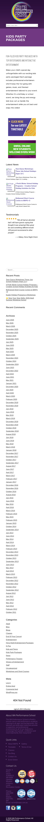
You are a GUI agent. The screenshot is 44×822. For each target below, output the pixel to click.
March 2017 (10, 476)
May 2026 (9, 323)
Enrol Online (13, 760)
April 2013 (10, 571)
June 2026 (10, 320)
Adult (8, 624)
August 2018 (11, 434)
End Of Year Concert (14, 636)
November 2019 (12, 406)
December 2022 (12, 371)
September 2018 (12, 431)
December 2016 (12, 485)
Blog (8, 627)
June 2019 (10, 412)
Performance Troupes (14, 659)
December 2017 (12, 453)
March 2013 (10, 574)
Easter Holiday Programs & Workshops (21, 295)
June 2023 (10, 368)
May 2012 (9, 603)
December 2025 (12, 329)
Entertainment (11, 640)
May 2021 (9, 380)
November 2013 (12, 555)
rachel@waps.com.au (19, 802)
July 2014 (9, 533)
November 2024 (12, 358)
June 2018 (10, 441)
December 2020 (12, 387)
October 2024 (11, 361)
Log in (8, 683)
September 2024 (12, 364)
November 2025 (12, 333)
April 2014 (10, 542)
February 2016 (11, 514)
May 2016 (9, 504)
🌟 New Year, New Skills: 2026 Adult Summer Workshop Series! (20, 299)
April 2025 (10, 352)
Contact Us (12, 756)
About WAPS (13, 744)
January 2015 (11, 523)
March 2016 (10, 511)
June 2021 (10, 377)
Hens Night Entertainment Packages (20, 643)
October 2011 (11, 612)
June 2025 (10, 345)
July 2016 (9, 498)
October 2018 (11, 428)
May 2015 (9, 517)
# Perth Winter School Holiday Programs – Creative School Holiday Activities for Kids (27, 186)
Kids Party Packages (14, 652)
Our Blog (11, 753)
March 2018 (10, 447)
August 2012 (11, 593)
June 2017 (10, 469)
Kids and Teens (12, 649)
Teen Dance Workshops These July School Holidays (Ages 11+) (26, 171)
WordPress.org (11, 692)
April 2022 (10, 374)
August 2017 (11, 466)
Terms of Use (26, 747)
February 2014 (11, 549)
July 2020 (9, 390)
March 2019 (10, 418)
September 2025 (12, 339)
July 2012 (9, 596)
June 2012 (10, 600)
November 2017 (12, 457)
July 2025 (9, 342)
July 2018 (9, 437)
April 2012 (10, 606)
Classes (9, 633)
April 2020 (10, 393)
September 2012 (12, 590)
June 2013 (10, 565)
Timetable (12, 747)
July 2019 (9, 409)
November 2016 (12, 488)
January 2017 (11, 482)
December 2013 (12, 552)
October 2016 (11, 491)
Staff (7, 665)
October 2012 (11, 587)
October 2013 (11, 558)
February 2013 (11, 577)
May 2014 (9, 539)
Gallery (24, 744)
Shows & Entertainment (15, 662)
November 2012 (12, 584)
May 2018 (9, 444)
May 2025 (9, 348)
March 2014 (10, 546)
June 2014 (10, 536)
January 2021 (11, 383)
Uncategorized (11, 668)
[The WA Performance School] (22, 21)
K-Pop (8, 646)
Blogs (8, 630)
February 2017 (11, 479)
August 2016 (11, 495)
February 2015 (11, 520)
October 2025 (11, 336)
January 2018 (11, 450)
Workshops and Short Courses (17, 671)
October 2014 (11, 526)
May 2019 (9, 415)
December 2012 (12, 580)
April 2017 (10, 472)
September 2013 (12, 561)
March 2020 (10, 396)
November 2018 (12, 425)
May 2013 (9, 568)
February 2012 (11, 609)
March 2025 (10, 355)
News (8, 655)
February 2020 (11, 399)
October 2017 (11, 460)
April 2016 (10, 507)
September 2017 (12, 463)
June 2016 (10, 501)
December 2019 (12, 402)
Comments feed (12, 689)
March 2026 (10, 326)
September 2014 (12, 530)
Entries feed (10, 686)
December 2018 (12, 422)
